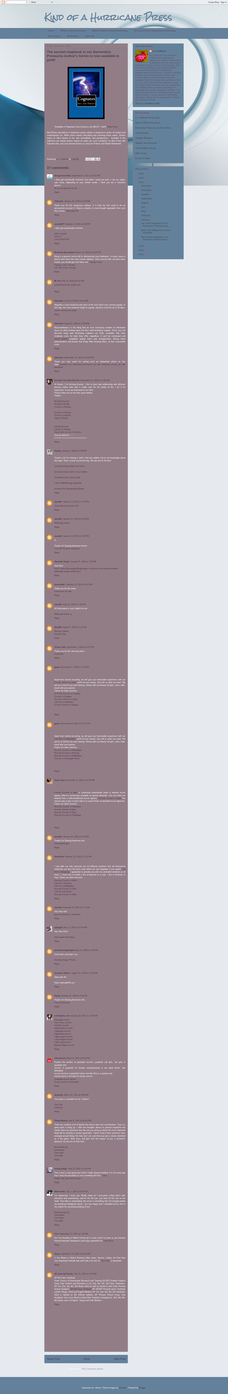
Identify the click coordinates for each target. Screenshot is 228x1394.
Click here (105, 1261)
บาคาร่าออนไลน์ (61, 239)
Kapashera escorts (62, 1034)
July (143, 207)
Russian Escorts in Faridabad (67, 806)
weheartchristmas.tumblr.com (67, 285)
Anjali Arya (59, 780)
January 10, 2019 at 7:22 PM (76, 502)
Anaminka (59, 856)
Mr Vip (57, 281)
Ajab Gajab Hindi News (64, 937)
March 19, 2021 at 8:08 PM (76, 1095)
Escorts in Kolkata (62, 407)
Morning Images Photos (65, 960)
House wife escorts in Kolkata (67, 432)
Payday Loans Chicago (64, 265)
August (145, 202)
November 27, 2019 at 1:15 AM (75, 667)
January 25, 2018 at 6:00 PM (77, 201)
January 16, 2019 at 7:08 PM (76, 536)
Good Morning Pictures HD (66, 506)
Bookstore (72, 36)
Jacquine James (62, 973)
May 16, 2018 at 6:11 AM (73, 281)
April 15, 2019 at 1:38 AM (74, 604)
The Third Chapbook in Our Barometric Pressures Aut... (155, 224)
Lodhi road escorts (62, 1042)
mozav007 (59, 224)
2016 (141, 178)
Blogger (142, 1388)
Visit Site (58, 1105)
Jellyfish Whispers (144, 138)
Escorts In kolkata (62, 415)
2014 (141, 246)
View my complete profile (147, 103)
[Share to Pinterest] (98, 159)
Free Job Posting (62, 1002)
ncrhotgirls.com (62, 1016)
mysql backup (61, 339)
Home (51, 30)
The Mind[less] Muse (145, 148)
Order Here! (112, 127)
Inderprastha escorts (63, 1028)
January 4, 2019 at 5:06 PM (74, 451)
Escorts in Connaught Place (66, 758)
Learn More (108, 1241)
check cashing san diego (65, 310)
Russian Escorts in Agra (109, 798)
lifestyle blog (60, 634)
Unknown (58, 201)
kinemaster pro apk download (96, 364)
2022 (141, 173)
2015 (141, 182)
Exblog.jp (58, 1107)
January (145, 219)
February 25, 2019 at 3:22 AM (79, 584)
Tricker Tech (60, 647)
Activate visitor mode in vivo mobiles (70, 472)
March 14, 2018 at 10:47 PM (88, 252)
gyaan (57, 667)
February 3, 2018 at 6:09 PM (77, 224)
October (145, 194)
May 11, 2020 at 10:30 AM (75, 927)
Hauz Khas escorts (63, 1022)
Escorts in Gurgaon (63, 696)
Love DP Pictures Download (66, 548)
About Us (90, 36)
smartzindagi (60, 1169)
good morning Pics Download (67, 914)
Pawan (57, 996)
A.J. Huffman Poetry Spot (147, 117)
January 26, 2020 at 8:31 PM (76, 836)
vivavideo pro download (70, 364)
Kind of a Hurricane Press (108, 17)
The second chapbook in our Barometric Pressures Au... (155, 238)
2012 (141, 254)
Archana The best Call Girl (67, 380)
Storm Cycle (54, 36)
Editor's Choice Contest (73, 30)
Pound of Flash (142, 158)
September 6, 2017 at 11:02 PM (86, 175)
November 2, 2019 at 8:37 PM (80, 647)
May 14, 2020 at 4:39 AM (86, 950)
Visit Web (58, 1155)
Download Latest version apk (67, 477)
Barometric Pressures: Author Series (153, 128)
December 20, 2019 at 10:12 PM (75, 723)
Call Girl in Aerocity (63, 883)
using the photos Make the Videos (69, 466)
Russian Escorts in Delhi (65, 880)
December (146, 186)
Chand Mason (60, 1120)
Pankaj (57, 451)
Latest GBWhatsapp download (67, 483)
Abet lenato (59, 1191)
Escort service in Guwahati (66, 1082)
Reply (56, 192)
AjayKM (58, 627)
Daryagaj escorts (61, 1020)
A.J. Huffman (159, 51)
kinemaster (59, 584)
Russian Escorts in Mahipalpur (68, 750)
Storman (123, 1388)
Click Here (59, 1153)
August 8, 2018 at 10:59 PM (76, 323)
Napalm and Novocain (146, 143)
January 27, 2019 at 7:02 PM (83, 561)
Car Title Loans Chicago (65, 268)
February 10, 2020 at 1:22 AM (78, 856)
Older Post (119, 1359)
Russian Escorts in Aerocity (66, 753)
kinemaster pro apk (63, 591)
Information (59, 1150)
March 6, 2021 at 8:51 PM (78, 1058)
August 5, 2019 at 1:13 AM (75, 627)
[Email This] (86, 159)
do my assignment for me (65, 188)
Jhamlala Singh (61, 561)
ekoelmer (58, 1095)
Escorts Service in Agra (65, 682)
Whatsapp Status (62, 523)
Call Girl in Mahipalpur (64, 886)
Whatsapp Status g (63, 614)
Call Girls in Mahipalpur (65, 739)
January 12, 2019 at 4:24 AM (76, 519)
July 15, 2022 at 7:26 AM (85, 1274)
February (146, 215)
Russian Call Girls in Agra (65, 699)
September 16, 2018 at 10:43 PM (79, 357)
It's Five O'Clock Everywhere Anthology (155, 30)
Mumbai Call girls (62, 404)
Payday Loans (95, 262)
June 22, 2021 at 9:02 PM (79, 1169)
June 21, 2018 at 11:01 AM (76, 301)
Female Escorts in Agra (65, 792)
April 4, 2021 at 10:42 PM (79, 1120)
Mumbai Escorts (61, 401)
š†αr (56, 1234)
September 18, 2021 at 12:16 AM (75, 1254)
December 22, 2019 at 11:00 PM (80, 780)
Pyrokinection (141, 133)
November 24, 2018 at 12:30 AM (95, 380)
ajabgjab (58, 927)
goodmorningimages (64, 950)
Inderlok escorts (61, 1025)
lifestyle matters (61, 631)
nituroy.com (60, 1058)
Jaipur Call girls (61, 418)
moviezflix (58, 654)
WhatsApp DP (72, 211)
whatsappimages (61, 843)
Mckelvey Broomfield (64, 252)
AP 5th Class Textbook (81, 1289)
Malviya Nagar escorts (64, 1045)
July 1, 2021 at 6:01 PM (76, 1191)
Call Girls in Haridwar (63, 702)
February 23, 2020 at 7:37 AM (76, 907)
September (147, 198)
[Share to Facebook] (95, 159)
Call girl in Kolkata (62, 429)
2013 (141, 250)
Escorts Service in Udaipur (66, 705)
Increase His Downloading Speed (69, 489)
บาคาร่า (57, 236)
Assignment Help (62, 175)
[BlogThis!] (89, 159)
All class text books (63, 1274)
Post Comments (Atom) (92, 1369)
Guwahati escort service (65, 1079)
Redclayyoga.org (61, 1212)
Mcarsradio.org (61, 1147)
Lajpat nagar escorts (63, 1036)
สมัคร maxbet (60, 233)
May (143, 211)
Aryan (57, 1254)
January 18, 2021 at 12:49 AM (84, 1016)
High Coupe (141, 153)
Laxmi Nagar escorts (63, 1039)
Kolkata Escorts (61, 426)
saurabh (58, 502)
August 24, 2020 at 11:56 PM (84, 973)
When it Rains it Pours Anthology (109, 30)
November (146, 190)
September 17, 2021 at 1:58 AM (73, 1234)
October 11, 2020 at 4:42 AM (74, 996)
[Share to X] (92, 159)
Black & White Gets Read (147, 122)
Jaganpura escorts (62, 1031)
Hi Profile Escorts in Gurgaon (67, 693)
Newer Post (53, 1359)
